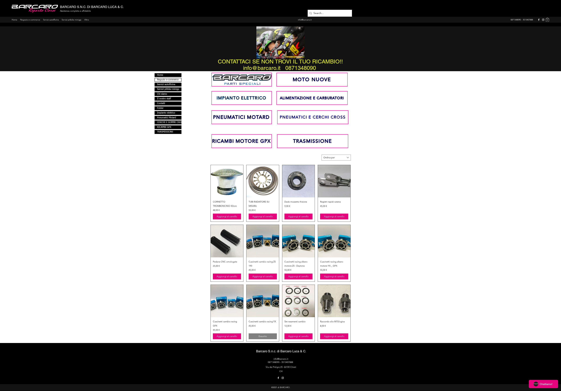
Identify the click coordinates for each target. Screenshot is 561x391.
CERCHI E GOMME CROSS (169, 122)
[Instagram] (543, 19)
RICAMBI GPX (164, 127)
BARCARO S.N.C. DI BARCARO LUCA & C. (92, 7)
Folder (160, 108)
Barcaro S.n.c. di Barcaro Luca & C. (281, 351)
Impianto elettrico (166, 113)
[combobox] (336, 157)
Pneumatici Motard (166, 118)
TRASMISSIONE (165, 132)
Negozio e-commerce (168, 80)
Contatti (161, 103)
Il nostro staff (164, 99)
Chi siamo (162, 94)
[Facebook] (538, 19)
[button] (547, 20)
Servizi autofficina (166, 84)
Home (160, 75)
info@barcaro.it (280, 358)
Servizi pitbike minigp (168, 89)
